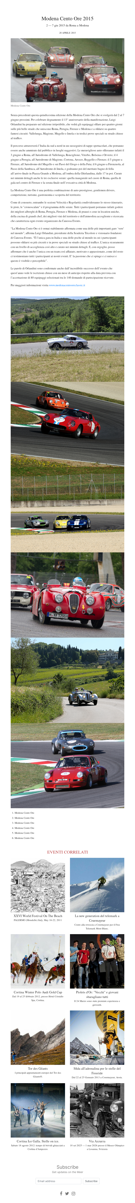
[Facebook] (61, 1193)
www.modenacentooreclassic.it (67, 285)
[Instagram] (73, 1193)
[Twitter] (67, 1193)
